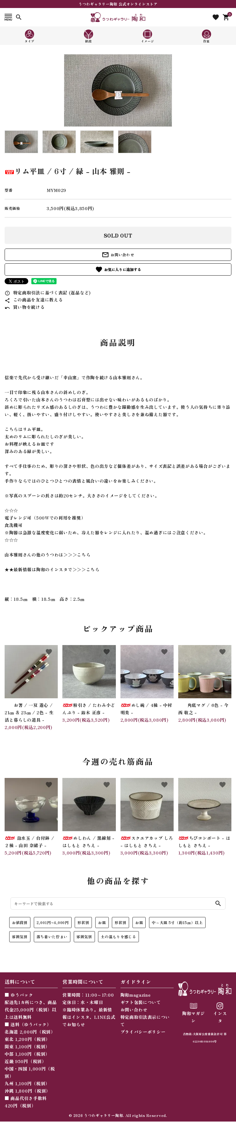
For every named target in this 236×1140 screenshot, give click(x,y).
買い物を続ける (25, 307)
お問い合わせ (118, 254)
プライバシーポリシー (143, 1032)
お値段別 (20, 922)
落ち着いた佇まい (52, 936)
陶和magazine (135, 995)
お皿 (102, 922)
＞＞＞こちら (76, 555)
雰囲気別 (20, 936)
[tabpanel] (118, 90)
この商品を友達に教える (34, 300)
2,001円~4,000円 (53, 922)
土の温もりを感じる (118, 936)
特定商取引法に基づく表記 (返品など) (48, 292)
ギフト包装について (140, 1002)
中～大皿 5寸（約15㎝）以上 (177, 922)
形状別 (83, 922)
